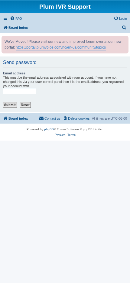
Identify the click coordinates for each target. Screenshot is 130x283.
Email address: (15, 73)
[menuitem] (16, 18)
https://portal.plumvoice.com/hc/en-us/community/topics (61, 47)
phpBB (49, 129)
